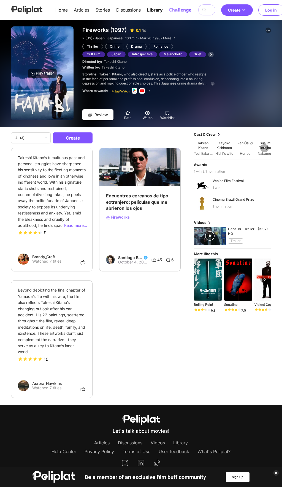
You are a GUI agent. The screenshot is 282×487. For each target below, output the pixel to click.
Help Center (63, 451)
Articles (81, 10)
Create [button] (234, 10)
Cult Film (94, 54)
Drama (136, 46)
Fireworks (120, 217)
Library (155, 10)
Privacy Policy (99, 451)
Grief (198, 54)
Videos (158, 442)
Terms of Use (136, 451)
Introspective (142, 54)
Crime (115, 46)
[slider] (30, 232)
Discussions (128, 10)
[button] (268, 30)
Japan (116, 54)
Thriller (92, 46)
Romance (160, 46)
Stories (103, 10)
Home (61, 10)
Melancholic (173, 54)
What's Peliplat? (214, 451)
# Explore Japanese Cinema (131, 176)
